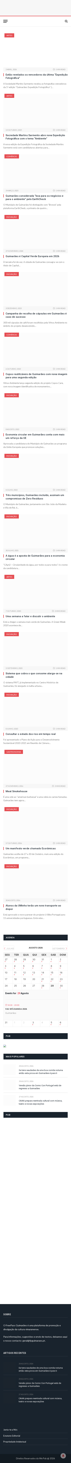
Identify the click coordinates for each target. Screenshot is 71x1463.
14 (42, 972)
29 (24, 959)
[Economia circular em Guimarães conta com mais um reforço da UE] (35, 410)
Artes (9, 35)
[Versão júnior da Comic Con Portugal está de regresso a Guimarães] (9, 1085)
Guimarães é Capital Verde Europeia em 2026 (32, 256)
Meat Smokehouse (16, 791)
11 (15, 972)
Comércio (11, 156)
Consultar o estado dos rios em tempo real (31, 734)
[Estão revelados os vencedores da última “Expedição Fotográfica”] (35, 50)
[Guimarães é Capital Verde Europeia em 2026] (35, 232)
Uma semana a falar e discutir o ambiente (30, 616)
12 (24, 972)
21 (42, 979)
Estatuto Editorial (11, 1435)
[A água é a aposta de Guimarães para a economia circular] (35, 531)
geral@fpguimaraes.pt (33, 1340)
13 (33, 972)
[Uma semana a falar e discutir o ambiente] (35, 592)
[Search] (66, 21)
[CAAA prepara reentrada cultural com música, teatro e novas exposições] (9, 1100)
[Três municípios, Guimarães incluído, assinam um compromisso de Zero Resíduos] (35, 471)
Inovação (11, 217)
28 (15, 959)
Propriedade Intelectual (14, 1441)
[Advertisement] (28, 1209)
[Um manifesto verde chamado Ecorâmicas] (35, 824)
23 (61, 979)
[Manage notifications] (63, 1455)
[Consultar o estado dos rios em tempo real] (35, 710)
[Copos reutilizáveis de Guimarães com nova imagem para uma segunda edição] (35, 350)
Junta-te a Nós (10, 1429)
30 (33, 959)
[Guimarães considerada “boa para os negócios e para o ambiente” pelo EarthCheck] (35, 171)
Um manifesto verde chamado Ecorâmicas (31, 848)
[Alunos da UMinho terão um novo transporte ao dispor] (35, 881)
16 (61, 972)
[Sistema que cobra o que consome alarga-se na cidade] (35, 649)
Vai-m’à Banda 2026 (16, 1009)
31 (42, 959)
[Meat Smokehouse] (35, 767)
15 (52, 972)
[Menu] (5, 21)
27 (6, 959)
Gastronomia (13, 752)
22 (52, 979)
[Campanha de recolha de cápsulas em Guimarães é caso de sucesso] (35, 289)
